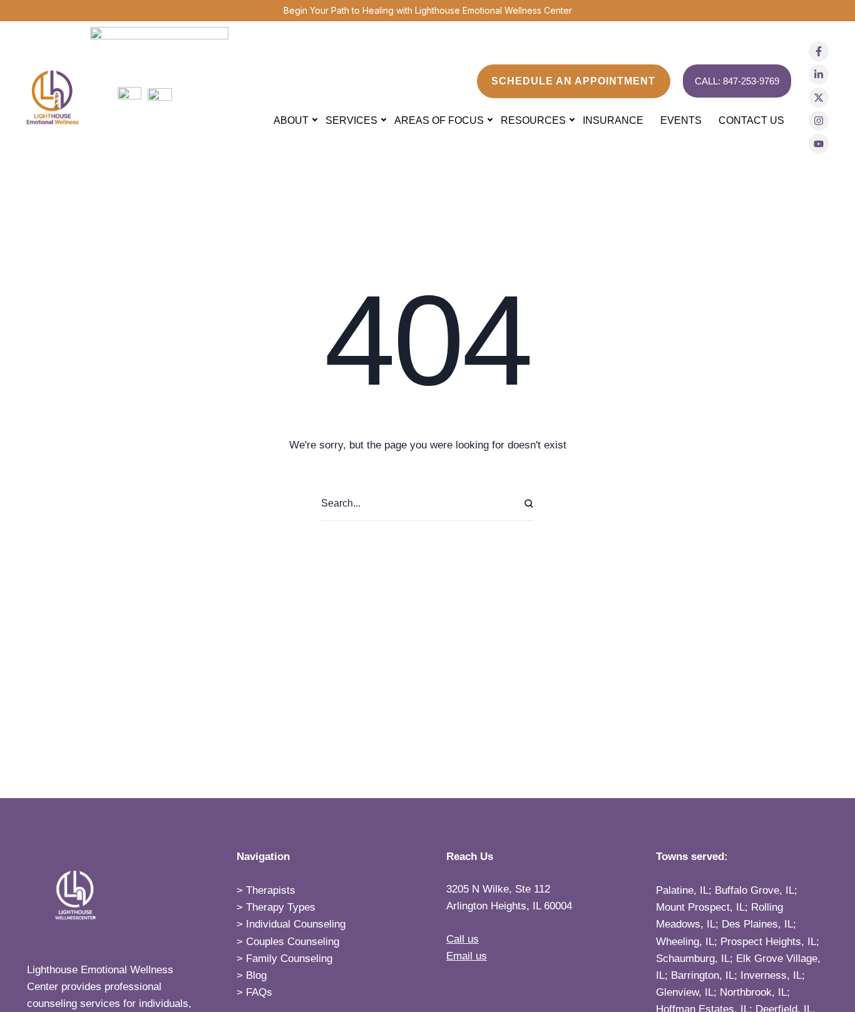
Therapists (270, 890)
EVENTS (681, 120)
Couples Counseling (292, 942)
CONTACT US (751, 120)
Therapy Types (280, 907)
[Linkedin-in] (819, 74)
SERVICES (351, 120)
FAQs (259, 992)
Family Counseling (289, 958)
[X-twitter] (819, 98)
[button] (573, 81)
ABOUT (291, 120)
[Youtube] (819, 144)
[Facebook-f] (819, 51)
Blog (256, 975)
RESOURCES (533, 120)
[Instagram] (819, 121)
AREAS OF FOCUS (439, 120)
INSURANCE (613, 120)
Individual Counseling (296, 924)
